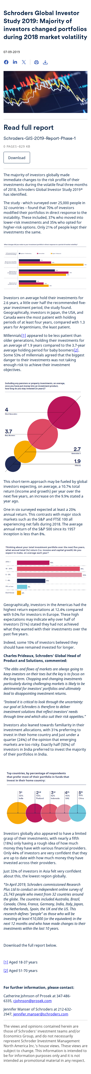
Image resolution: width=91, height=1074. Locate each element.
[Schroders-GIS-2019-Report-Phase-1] (45, 62)
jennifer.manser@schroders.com (40, 1014)
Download (16, 157)
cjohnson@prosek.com (32, 1000)
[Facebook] (6, 62)
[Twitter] (24, 62)
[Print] (36, 62)
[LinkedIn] (15, 62)
